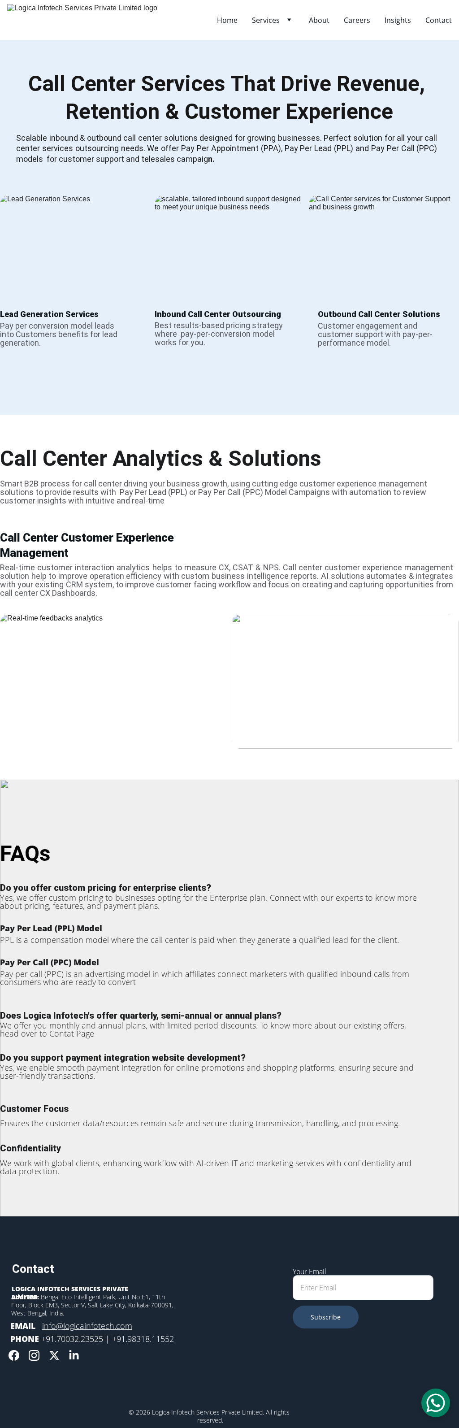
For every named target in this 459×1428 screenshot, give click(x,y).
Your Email (309, 1271)
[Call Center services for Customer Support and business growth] (384, 247)
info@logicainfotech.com (87, 1325)
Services (266, 20)
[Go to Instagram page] (34, 1355)
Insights (398, 20)
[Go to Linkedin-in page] (74, 1355)
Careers (357, 20)
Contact (438, 20)
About (319, 20)
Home (227, 20)
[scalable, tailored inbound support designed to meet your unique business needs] (230, 247)
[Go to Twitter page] (54, 1355)
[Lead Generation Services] (75, 247)
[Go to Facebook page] (14, 1355)
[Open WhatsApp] (435, 1403)
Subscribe (326, 1317)
